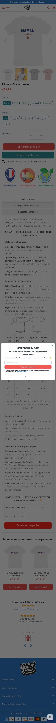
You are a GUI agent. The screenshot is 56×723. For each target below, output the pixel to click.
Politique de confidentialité (21, 371)
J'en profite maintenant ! (28, 367)
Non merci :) (28, 377)
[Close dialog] (53, 345)
